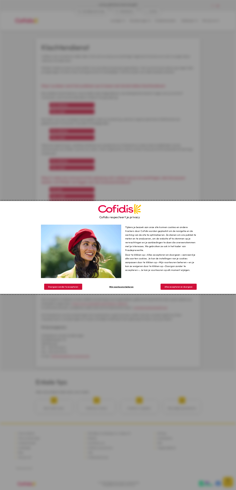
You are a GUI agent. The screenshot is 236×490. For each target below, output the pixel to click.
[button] (179, 287)
